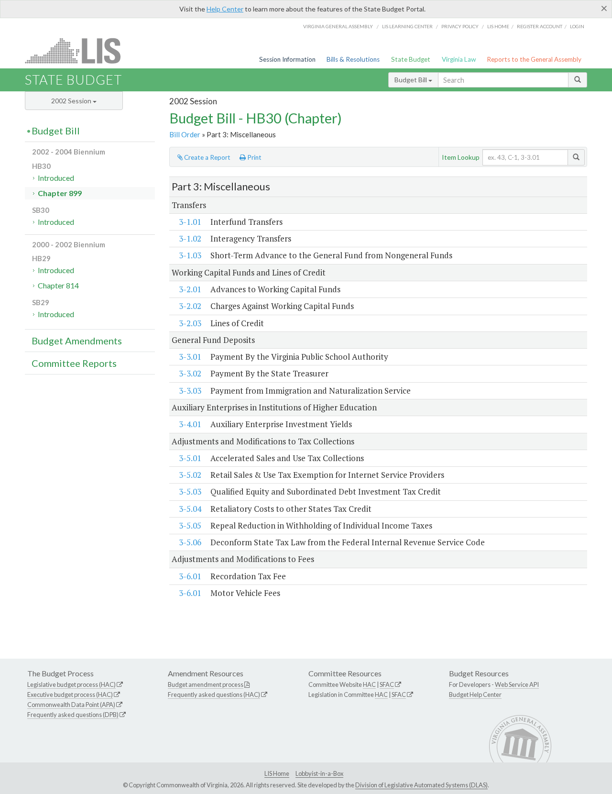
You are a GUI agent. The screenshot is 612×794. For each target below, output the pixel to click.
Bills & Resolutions (353, 59)
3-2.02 (190, 305)
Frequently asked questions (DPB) (73, 714)
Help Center (225, 9)
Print (254, 157)
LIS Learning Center (407, 26)
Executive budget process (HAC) (70, 694)
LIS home (498, 26)
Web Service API (517, 684)
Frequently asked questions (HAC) (214, 694)
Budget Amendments (77, 340)
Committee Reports (74, 363)
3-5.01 (190, 457)
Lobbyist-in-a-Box (319, 773)
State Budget (410, 59)
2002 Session (72, 101)
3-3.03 (190, 390)
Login (577, 26)
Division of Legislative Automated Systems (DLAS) (421, 785)
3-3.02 (190, 373)
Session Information (287, 59)
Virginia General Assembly (338, 26)
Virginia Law (459, 59)
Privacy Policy (460, 26)
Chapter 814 (58, 285)
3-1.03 (190, 255)
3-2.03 (190, 323)
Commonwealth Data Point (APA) (71, 704)
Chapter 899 (60, 193)
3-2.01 (190, 289)
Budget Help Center (475, 694)
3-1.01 (190, 221)
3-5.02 (190, 474)
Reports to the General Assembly (534, 59)
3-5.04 (190, 508)
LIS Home (276, 773)
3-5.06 (190, 542)
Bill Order (184, 134)
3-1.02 (190, 238)
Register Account (539, 26)
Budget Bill (411, 80)
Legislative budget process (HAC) (71, 684)
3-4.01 (190, 424)
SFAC (387, 684)
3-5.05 (190, 525)
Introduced (56, 177)
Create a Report (206, 157)
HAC (369, 684)
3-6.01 (190, 576)
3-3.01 (190, 356)
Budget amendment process (205, 684)
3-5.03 (190, 491)
